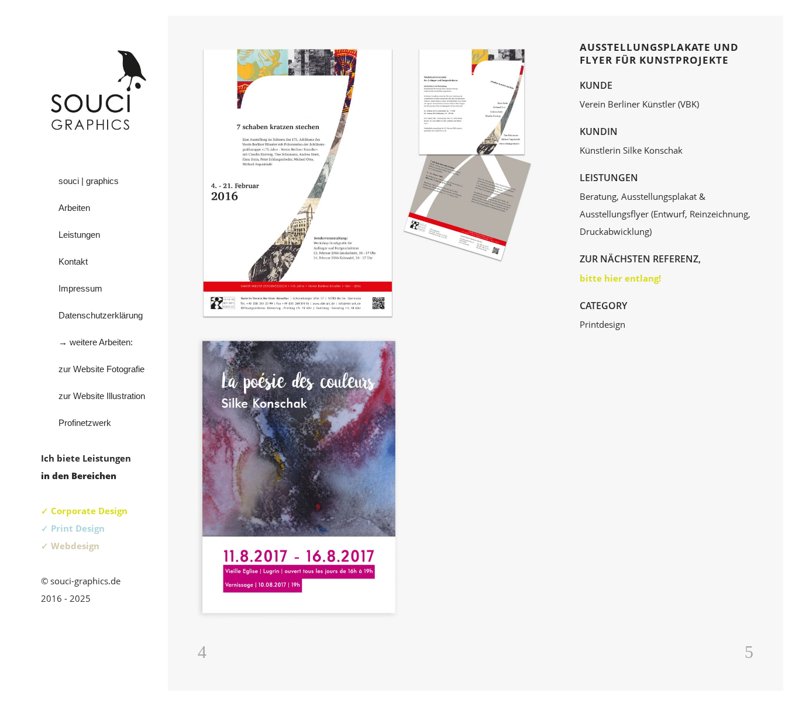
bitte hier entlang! (620, 278)
